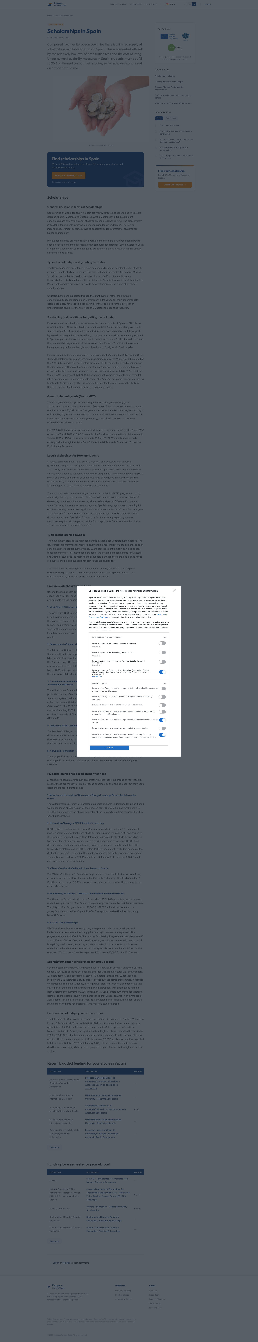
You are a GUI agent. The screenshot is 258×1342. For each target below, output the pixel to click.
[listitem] (129, 637)
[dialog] (129, 671)
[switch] (162, 643)
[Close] (175, 591)
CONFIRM (110, 748)
